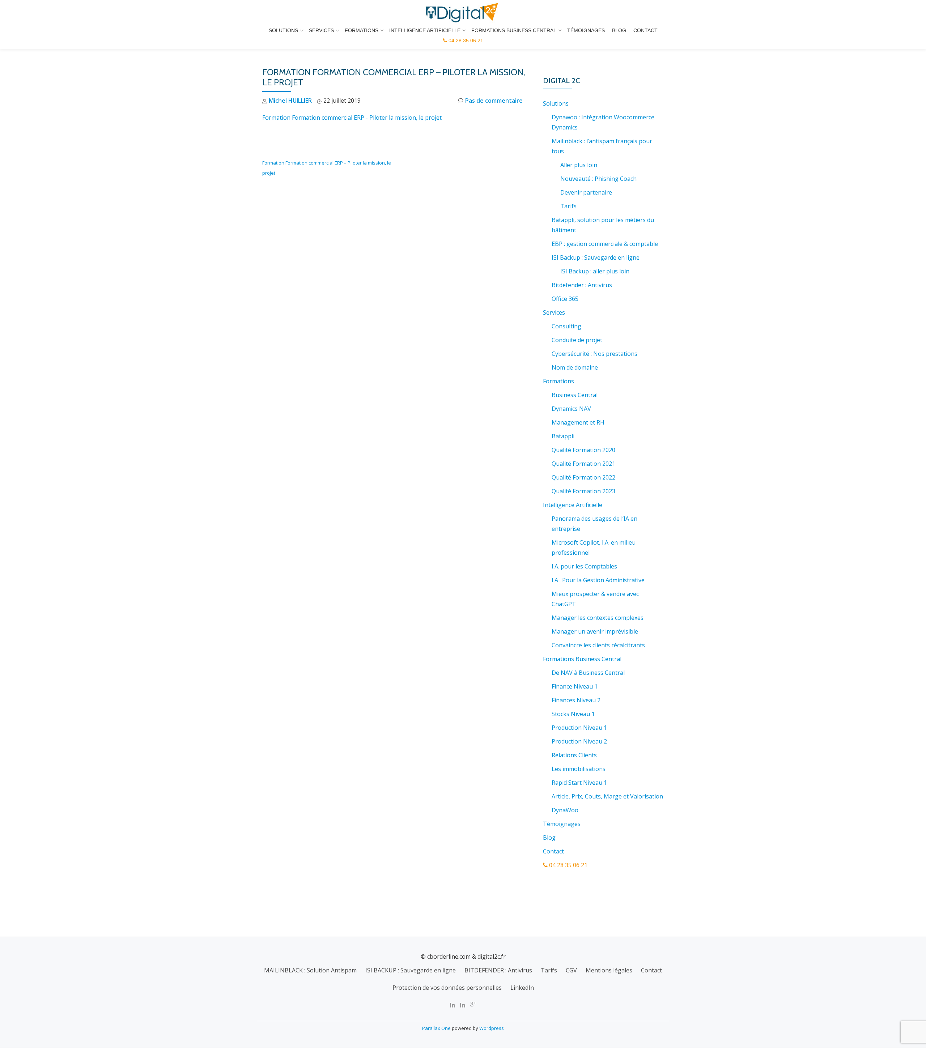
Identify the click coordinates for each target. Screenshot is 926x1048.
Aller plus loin (578, 165)
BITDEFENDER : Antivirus (498, 970)
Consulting (566, 326)
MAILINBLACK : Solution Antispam (310, 970)
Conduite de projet (577, 340)
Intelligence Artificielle (424, 30)
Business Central (575, 395)
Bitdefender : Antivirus (582, 285)
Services (321, 30)
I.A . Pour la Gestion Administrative (598, 580)
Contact (645, 30)
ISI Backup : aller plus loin (594, 271)
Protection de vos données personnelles (447, 988)
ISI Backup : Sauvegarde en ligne (596, 257)
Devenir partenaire (586, 192)
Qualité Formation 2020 (583, 450)
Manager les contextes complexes (597, 618)
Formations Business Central (513, 30)
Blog (619, 30)
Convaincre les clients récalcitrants (598, 645)
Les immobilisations (579, 769)
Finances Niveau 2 (576, 700)
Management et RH (578, 422)
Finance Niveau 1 (575, 686)
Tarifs (568, 206)
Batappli (563, 436)
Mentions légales (609, 970)
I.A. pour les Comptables (584, 566)
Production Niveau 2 (579, 741)
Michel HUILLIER (290, 101)
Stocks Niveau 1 (573, 714)
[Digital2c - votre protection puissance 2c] (463, 12)
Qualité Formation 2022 (583, 477)
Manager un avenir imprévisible (595, 631)
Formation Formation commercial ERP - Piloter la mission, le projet (352, 118)
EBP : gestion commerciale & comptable (605, 244)
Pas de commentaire (494, 101)
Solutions (283, 30)
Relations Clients (574, 755)
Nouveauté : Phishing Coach (598, 179)
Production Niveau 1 (579, 728)
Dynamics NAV (571, 409)
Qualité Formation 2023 (583, 491)
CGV (571, 970)
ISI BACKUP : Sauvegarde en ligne (410, 970)
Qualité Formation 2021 (583, 464)
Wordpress (491, 1028)
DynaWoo (565, 810)
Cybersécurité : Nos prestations (594, 354)
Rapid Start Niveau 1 (579, 783)
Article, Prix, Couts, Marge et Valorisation (607, 796)
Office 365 (565, 299)
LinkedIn (522, 988)
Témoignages (586, 30)
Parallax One (437, 1028)
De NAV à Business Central (588, 673)
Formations (361, 30)
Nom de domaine (575, 367)
